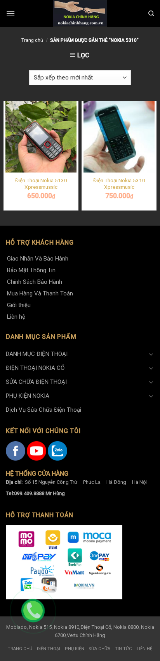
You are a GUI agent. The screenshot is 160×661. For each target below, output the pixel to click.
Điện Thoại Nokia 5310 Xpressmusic (119, 183)
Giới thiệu (19, 305)
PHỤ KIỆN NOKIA (27, 395)
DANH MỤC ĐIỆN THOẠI (37, 353)
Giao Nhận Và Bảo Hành (37, 258)
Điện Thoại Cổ (95, 627)
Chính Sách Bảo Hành (34, 281)
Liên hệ (16, 316)
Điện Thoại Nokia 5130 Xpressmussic (41, 183)
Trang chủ (32, 40)
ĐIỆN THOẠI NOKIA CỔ (35, 367)
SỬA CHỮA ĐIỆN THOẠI (36, 381)
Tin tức (123, 648)
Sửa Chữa (99, 648)
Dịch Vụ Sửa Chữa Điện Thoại (43, 409)
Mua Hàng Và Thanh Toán (40, 293)
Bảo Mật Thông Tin (31, 270)
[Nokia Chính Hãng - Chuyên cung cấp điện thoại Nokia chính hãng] (80, 13)
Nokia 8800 (126, 627)
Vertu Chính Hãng (86, 635)
